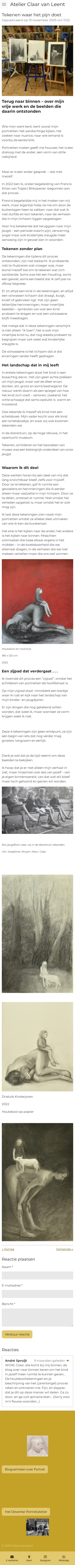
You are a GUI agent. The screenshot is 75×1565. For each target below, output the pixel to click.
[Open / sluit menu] (4, 4)
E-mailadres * (12, 1285)
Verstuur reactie (17, 1334)
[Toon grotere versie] (37, 61)
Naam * (7, 1267)
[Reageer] (68, 1360)
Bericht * (8, 1304)
